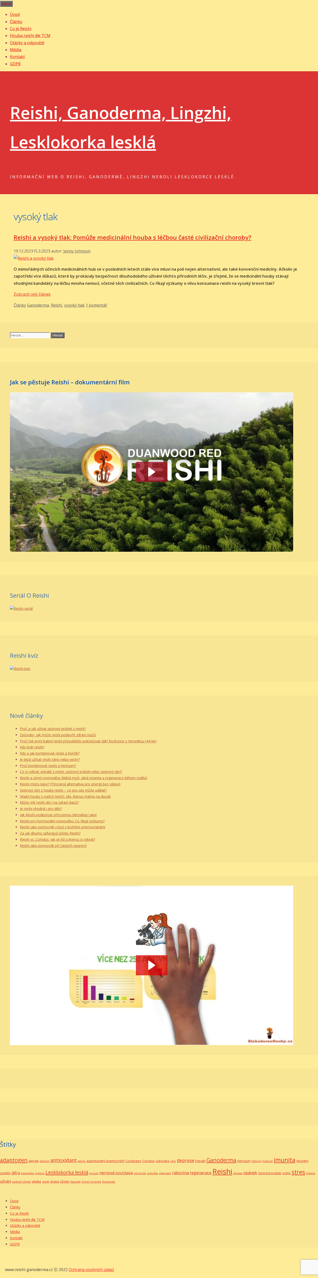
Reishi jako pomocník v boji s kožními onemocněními (62, 827)
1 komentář (96, 305)
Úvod (15, 14)
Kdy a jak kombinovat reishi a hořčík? (50, 753)
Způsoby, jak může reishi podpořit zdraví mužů (58, 734)
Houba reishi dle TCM (30, 35)
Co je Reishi (20, 28)
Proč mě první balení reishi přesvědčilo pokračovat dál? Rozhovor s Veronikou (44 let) (88, 741)
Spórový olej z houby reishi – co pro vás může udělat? (63, 790)
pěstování (165, 1173)
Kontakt (17, 56)
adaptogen (14, 1160)
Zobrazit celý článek (32, 294)
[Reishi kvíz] (20, 668)
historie (256, 1161)
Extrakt (200, 1161)
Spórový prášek (269, 1173)
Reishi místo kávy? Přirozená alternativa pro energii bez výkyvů (70, 784)
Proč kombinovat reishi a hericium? (48, 765)
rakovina (180, 1172)
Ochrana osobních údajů (91, 1269)
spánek (250, 1172)
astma (81, 1161)
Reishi (56, 305)
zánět (45, 1181)
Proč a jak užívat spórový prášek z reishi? (53, 728)
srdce (286, 1173)
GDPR (15, 64)
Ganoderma (38, 305)
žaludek (76, 1181)
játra (16, 1172)
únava (54, 1181)
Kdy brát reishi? (32, 747)
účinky (65, 1181)
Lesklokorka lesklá (66, 1172)
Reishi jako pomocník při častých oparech (53, 845)
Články (16, 21)
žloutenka (108, 1181)
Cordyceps (133, 1161)
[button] (151, 965)
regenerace (200, 1172)
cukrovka (162, 1161)
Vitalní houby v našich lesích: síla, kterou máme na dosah (65, 796)
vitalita (36, 1181)
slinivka (237, 1173)
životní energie (91, 1181)
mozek (93, 1173)
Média (15, 49)
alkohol (44, 1161)
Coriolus (148, 1161)
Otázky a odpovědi (27, 42)
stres (298, 1172)
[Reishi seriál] (21, 608)
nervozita (140, 1173)
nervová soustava (116, 1172)
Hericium (243, 1161)
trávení (310, 1173)
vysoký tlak (74, 305)
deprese (185, 1160)
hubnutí (267, 1161)
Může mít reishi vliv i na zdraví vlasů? (49, 802)
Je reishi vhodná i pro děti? (41, 808)
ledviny (39, 1173)
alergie (34, 1161)
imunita (284, 1160)
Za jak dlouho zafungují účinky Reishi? (50, 833)
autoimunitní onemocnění (105, 1161)
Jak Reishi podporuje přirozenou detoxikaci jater (58, 814)
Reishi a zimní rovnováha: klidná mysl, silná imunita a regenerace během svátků (83, 777)
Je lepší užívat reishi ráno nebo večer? (50, 759)
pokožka (152, 1173)
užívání (5, 1181)
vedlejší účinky (21, 1181)
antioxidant (63, 1160)
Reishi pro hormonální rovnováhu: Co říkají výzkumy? (62, 821)
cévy (173, 1161)
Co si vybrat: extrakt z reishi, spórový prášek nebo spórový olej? (71, 771)
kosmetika (27, 1173)
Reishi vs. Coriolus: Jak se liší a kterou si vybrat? (57, 839)
